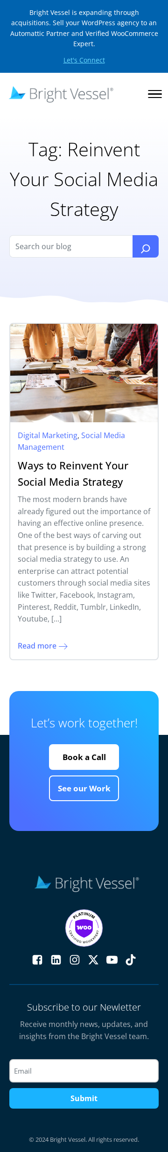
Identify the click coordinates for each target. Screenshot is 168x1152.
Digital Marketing (47, 435)
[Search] (146, 246)
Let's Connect (84, 60)
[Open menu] (155, 94)
